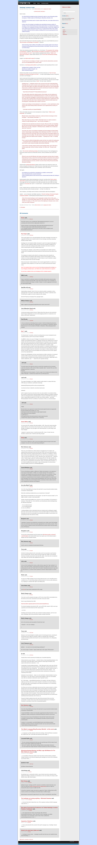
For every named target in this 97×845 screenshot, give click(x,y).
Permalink (23, 207)
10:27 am (31, 763)
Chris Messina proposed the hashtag (46, 267)
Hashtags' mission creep (27, 7)
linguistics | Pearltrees (27, 821)
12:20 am (31, 655)
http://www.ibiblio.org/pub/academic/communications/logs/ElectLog (35, 603)
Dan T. (22, 331)
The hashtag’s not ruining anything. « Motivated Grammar (36, 798)
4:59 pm (31, 542)
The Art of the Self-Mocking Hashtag (49, 54)
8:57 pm (31, 586)
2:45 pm (31, 468)
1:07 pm (31, 422)
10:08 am (31, 276)
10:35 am (31, 309)
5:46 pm (31, 562)
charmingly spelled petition (30, 64)
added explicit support (29, 58)
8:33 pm (29, 822)
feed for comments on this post (26, 839)
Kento (22, 217)
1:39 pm (29, 831)
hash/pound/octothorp (30, 164)
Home (34, 3)
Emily (22, 437)
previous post (37, 11)
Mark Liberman (38, 8)
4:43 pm (31, 532)
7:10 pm (31, 576)
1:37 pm (31, 439)
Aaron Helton (24, 421)
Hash (38, 81)
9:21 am (31, 219)
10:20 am (31, 288)
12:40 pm (30, 799)
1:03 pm (31, 404)
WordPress (65, 34)
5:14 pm (31, 550)
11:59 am (31, 706)
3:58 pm (31, 486)
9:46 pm (31, 594)
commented (51, 195)
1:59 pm (31, 730)
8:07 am (29, 782)
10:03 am (31, 235)
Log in (64, 29)
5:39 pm (30, 810)
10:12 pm (31, 632)
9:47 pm (31, 619)
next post (42, 11)
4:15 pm (31, 520)
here (24, 589)
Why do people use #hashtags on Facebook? (29, 42)
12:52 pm (31, 320)
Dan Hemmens (25, 705)
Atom (64, 32)
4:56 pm (31, 753)
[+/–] (67, 15)
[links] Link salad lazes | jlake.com (30, 830)
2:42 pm (31, 448)
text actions (27, 183)
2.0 (64, 31)
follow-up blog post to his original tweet (38, 786)
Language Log (24, 3)
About (38, 3)
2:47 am (29, 771)
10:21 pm (31, 644)
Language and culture (47, 8)
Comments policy (44, 3)
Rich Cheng (24, 781)
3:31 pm (31, 739)
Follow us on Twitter (66, 7)
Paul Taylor (24, 233)
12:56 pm (31, 332)
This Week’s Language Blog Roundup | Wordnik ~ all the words (37, 729)
